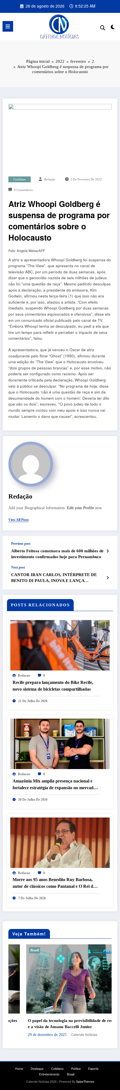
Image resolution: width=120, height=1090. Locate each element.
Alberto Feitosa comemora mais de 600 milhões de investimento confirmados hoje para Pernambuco (57, 554)
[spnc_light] (113, 28)
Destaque (37, 1068)
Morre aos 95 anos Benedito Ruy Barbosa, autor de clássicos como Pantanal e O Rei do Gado (54, 883)
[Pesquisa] (103, 27)
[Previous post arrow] (107, 551)
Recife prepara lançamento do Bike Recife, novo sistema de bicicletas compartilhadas (53, 685)
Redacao (24, 675)
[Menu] (8, 26)
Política (76, 1068)
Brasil (17, 950)
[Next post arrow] (107, 577)
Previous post (20, 544)
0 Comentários (23, 190)
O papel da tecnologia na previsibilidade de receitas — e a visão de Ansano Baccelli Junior (59, 1023)
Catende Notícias (66, 1034)
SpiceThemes (85, 1081)
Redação (49, 179)
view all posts (18, 520)
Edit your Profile (80, 508)
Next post (18, 567)
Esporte (93, 1068)
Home (19, 1068)
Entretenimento (49, 1074)
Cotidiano (19, 179)
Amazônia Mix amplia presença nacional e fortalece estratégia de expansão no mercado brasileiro (54, 785)
